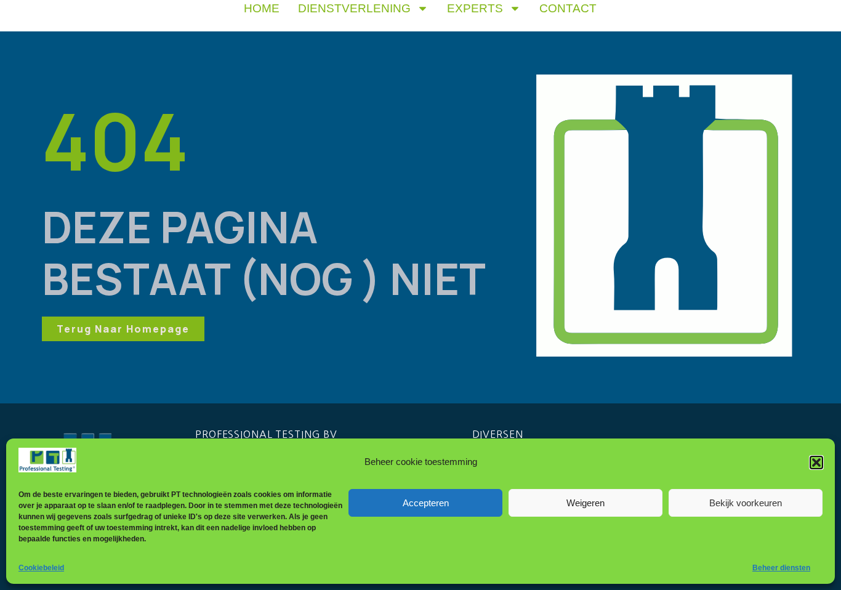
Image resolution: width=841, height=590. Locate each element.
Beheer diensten (781, 568)
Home (262, 8)
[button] (816, 462)
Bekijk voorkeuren (745, 503)
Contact (568, 8)
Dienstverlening (354, 8)
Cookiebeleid (41, 568)
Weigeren (585, 503)
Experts (475, 8)
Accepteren (426, 503)
